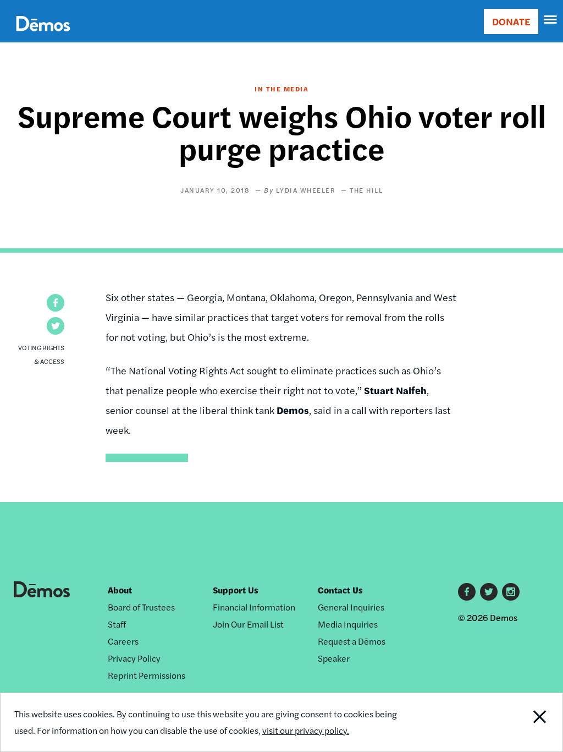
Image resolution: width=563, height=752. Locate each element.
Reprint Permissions (146, 675)
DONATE (511, 21)
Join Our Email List (248, 624)
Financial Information (254, 607)
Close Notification (510, 722)
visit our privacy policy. (305, 730)
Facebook (467, 592)
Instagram (511, 592)
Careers (123, 641)
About (120, 590)
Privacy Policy (134, 658)
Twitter (489, 592)
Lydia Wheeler (306, 190)
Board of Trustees (141, 607)
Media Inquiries (348, 624)
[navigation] (551, 19)
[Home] (43, 36)
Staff (117, 624)
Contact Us (340, 590)
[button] (55, 303)
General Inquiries (351, 607)
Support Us (235, 590)
